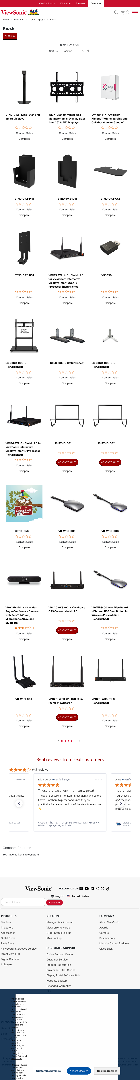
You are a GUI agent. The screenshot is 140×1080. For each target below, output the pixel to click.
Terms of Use (16, 1058)
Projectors (7, 927)
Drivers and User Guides (60, 970)
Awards (103, 927)
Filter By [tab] (10, 36)
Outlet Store (8, 938)
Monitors (6, 922)
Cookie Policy (16, 1056)
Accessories (8, 932)
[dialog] (70, 1034)
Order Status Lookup (58, 932)
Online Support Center (59, 954)
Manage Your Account (59, 922)
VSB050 (106, 275)
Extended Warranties (58, 985)
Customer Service (57, 959)
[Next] (79, 741)
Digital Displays (37, 19)
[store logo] (56, 12)
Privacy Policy (17, 1053)
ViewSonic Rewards (58, 927)
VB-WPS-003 (110, 530)
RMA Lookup (54, 938)
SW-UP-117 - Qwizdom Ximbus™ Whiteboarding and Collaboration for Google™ (110, 118)
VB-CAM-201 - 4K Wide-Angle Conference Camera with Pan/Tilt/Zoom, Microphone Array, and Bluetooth (21, 615)
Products (19, 19)
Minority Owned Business (114, 943)
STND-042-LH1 (67, 198)
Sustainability (107, 938)
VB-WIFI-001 (23, 699)
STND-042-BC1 (24, 275)
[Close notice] (113, 1071)
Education (65, 3)
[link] (70, 824)
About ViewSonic (109, 922)
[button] (24, 138)
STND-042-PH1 (24, 198)
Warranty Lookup (56, 980)
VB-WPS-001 (66, 530)
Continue (54, 902)
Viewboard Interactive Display (19, 948)
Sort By (53, 51)
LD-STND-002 (106, 443)
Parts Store (7, 943)
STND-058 (22, 530)
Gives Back (106, 948)
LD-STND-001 (62, 443)
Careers (104, 932)
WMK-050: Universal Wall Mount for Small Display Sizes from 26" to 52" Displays (66, 118)
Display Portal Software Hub (63, 975)
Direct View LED (10, 953)
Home (6, 19)
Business (80, 3)
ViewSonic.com (47, 3)
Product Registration (58, 964)
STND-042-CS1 (110, 198)
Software (6, 964)
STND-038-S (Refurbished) (67, 362)
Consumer (96, 3)
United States (80, 896)
